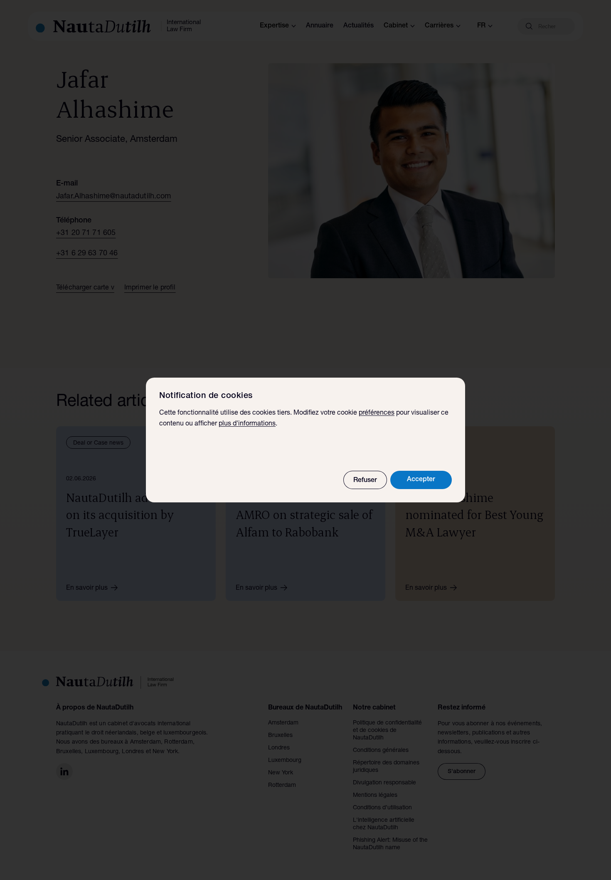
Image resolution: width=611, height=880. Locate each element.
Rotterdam (282, 786)
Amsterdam (283, 723)
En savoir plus (87, 588)
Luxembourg (284, 761)
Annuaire (319, 26)
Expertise (274, 26)
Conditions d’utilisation (382, 808)
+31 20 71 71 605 (86, 233)
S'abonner (461, 772)
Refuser (365, 480)
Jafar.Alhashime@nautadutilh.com (113, 196)
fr (481, 26)
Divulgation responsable (384, 783)
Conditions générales (381, 751)
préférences (376, 413)
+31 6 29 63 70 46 (87, 253)
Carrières (439, 26)
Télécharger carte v (85, 288)
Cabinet (396, 26)
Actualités (358, 26)
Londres (279, 748)
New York (280, 773)
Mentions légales (375, 795)
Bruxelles (280, 736)
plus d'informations (247, 424)
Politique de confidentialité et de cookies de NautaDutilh (387, 730)
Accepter (421, 480)
